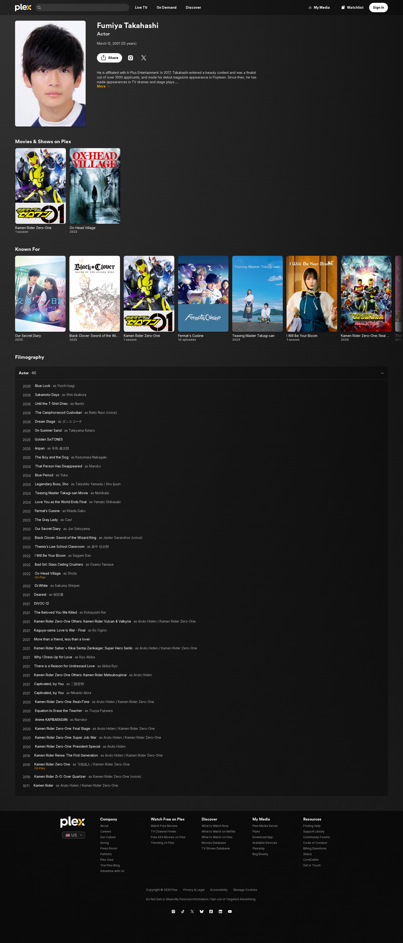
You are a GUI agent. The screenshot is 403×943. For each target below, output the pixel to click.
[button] (109, 58)
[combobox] (85, 7)
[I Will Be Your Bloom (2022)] (312, 298)
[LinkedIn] (220, 911)
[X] (143, 58)
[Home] (23, 7)
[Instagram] (130, 58)
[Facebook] (211, 911)
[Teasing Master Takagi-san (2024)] (257, 298)
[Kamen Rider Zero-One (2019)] (40, 191)
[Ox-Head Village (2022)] (95, 191)
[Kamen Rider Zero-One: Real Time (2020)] (366, 298)
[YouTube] (230, 911)
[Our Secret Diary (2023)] (40, 298)
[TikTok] (183, 911)
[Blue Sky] (201, 911)
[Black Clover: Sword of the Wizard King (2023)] (94, 298)
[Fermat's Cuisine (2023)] (203, 298)
